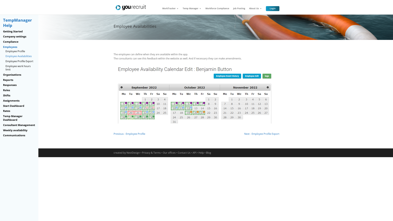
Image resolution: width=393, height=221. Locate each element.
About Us (254, 8)
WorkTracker (169, 8)
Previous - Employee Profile (129, 134)
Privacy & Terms (151, 152)
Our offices (169, 152)
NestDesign (133, 152)
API (194, 152)
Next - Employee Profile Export (261, 134)
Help (201, 152)
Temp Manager (190, 8)
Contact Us (184, 152)
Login (273, 8)
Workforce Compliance (217, 8)
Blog (208, 152)
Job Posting (239, 8)
